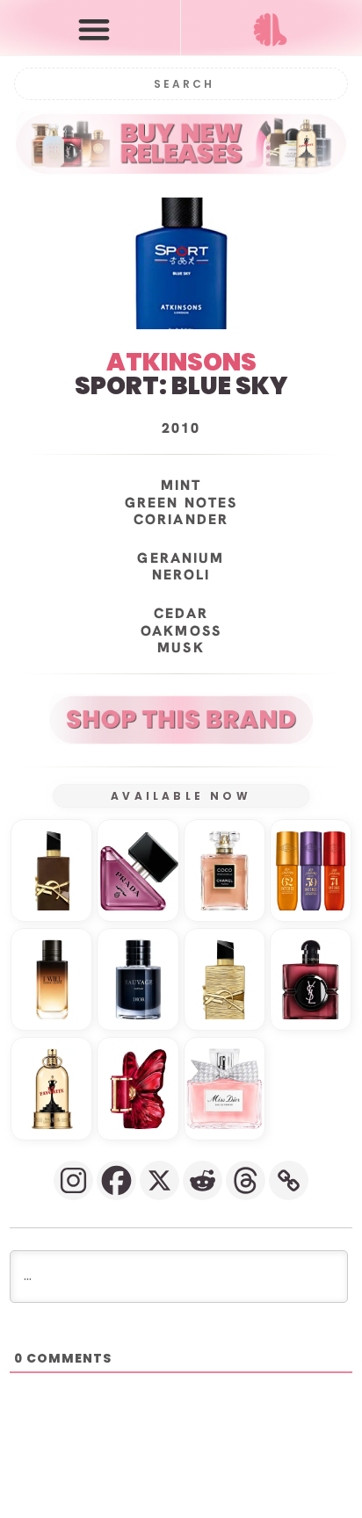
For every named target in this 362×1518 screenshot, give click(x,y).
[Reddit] (202, 1180)
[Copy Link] (288, 1180)
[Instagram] (73, 1180)
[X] (159, 1180)
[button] (94, 29)
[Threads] (245, 1180)
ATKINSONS (181, 362)
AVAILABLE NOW (181, 795)
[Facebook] (116, 1180)
